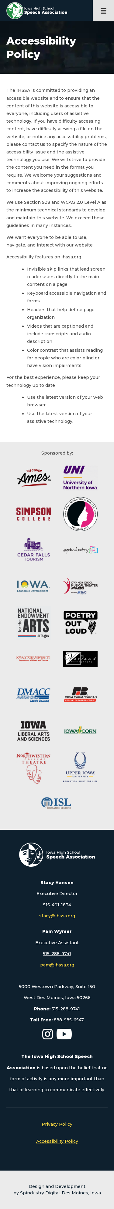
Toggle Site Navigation (103, 10)
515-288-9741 (57, 953)
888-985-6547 (69, 1020)
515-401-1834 (57, 905)
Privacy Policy (57, 1124)
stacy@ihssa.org (57, 916)
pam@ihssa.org (57, 965)
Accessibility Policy (57, 1141)
